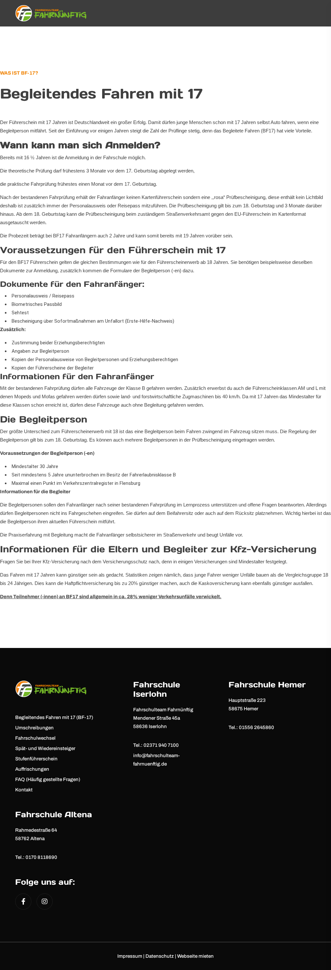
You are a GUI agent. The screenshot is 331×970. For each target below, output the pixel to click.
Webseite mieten (195, 956)
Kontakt (24, 789)
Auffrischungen (32, 769)
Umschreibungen (34, 727)
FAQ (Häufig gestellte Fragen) (47, 779)
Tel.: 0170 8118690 (36, 857)
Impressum (129, 956)
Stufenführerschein (36, 758)
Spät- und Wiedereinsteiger (45, 748)
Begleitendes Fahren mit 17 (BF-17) (54, 717)
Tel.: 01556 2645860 (251, 727)
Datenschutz (159, 956)
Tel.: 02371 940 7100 (156, 745)
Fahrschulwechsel (35, 738)
